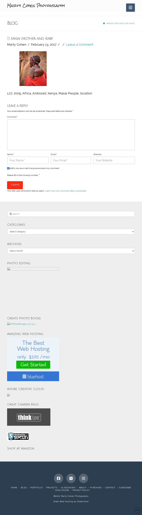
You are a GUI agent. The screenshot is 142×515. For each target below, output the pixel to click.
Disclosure (62, 490)
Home (14, 488)
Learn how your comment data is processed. (66, 191)
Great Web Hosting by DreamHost (71, 501)
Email (54, 154)
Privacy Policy (81, 490)
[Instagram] (83, 478)
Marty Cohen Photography (36, 5)
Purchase (96, 488)
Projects (51, 488)
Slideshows (68, 488)
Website (97, 154)
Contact (110, 488)
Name (10, 154)
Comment (12, 117)
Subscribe (125, 488)
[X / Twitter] (71, 478)
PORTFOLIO (36, 488)
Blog (24, 488)
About (82, 488)
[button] (130, 7)
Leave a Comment (79, 44)
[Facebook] (58, 478)
